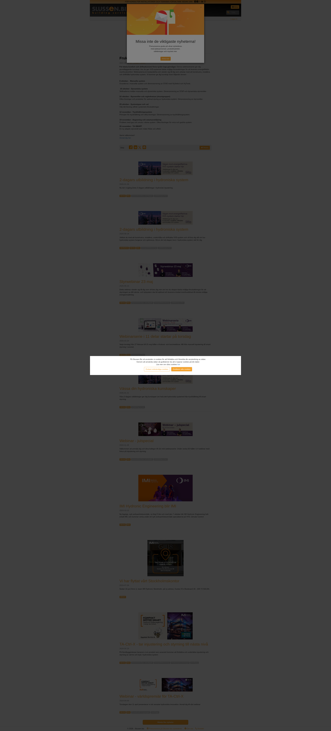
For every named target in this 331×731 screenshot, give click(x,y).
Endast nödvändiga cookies (157, 369)
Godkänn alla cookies (181, 369)
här (178, 364)
